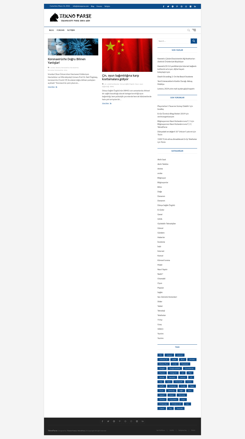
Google (162, 368)
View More (52, 87)
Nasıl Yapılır (162, 269)
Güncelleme (189, 368)
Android (180, 355)
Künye (193, 430)
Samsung (171, 390)
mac (160, 382)
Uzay (159, 324)
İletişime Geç (183, 430)
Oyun (137, 84)
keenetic (172, 377)
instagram (173, 373)
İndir (159, 246)
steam (171, 395)
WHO (112, 86)
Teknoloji (161, 310)
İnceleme (161, 242)
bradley (160, 109)
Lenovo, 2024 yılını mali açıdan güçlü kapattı (176, 88)
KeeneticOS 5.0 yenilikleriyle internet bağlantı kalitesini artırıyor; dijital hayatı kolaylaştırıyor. (177, 69)
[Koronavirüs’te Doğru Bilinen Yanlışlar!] (73, 46)
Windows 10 (176, 404)
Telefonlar (161, 315)
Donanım (161, 196)
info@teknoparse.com (80, 6)
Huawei (162, 373)
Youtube (180, 408)
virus (65, 70)
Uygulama (172, 399)
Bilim (159, 187)
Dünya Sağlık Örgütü (127, 84)
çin (106, 84)
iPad (190, 373)
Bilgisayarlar (162, 182)
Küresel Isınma (163, 260)
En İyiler (160, 210)
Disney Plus (163, 364)
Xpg (170, 408)
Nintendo (172, 386)
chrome (192, 359)
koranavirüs (65, 68)
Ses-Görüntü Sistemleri (167, 297)
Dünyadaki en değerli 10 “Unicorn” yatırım (175, 131)
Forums (99, 6)
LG (191, 377)
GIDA (159, 219)
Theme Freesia (72, 431)
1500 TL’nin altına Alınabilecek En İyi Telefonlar (177, 139)
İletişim (107, 6)
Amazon (169, 355)
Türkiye (162, 399)
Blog (92, 6)
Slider (159, 301)
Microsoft (178, 382)
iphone (161, 377)
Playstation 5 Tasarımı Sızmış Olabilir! (173, 106)
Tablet (160, 306)
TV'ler (160, 320)
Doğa (159, 191)
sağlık (181, 390)
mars (168, 382)
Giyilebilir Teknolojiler (166, 223)
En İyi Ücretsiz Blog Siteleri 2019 (171, 113)
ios (183, 373)
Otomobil (161, 278)
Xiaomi (161, 408)
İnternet (160, 251)
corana (52, 68)
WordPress (81, 431)
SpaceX (162, 395)
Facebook (185, 364)
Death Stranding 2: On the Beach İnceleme (175, 76)
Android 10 (163, 359)
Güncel (160, 228)
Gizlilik (172, 430)
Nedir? (160, 274)
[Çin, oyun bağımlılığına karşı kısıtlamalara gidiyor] (127, 55)
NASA (189, 382)
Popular (160, 288)
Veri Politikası (160, 430)
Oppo (192, 386)
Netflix (161, 386)
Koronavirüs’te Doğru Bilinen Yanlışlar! (67, 60)
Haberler (161, 237)
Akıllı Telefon (162, 164)
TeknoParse (52, 430)
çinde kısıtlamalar (113, 84)
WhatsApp (163, 404)
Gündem (160, 233)
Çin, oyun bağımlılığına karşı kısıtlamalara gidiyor (120, 77)
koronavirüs (59, 70)
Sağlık (160, 292)
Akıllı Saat (161, 159)
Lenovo (182, 377)
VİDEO (160, 329)
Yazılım (160, 333)
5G (160, 355)
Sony (190, 390)
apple (174, 359)
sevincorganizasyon (165, 116)
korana (58, 68)
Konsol (160, 255)
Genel (159, 214)
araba (159, 173)
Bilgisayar (161, 178)
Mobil (159, 265)
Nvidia (183, 386)
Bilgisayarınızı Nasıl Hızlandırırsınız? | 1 (174, 121)
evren (175, 364)
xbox (187, 404)
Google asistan (174, 368)
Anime (160, 168)
